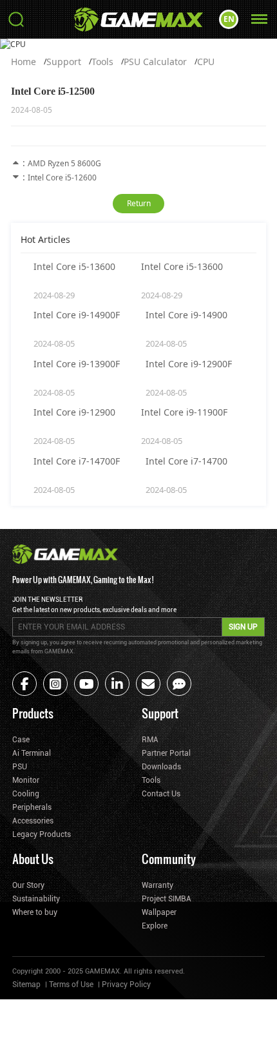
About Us (32, 858)
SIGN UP (243, 626)
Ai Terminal (31, 753)
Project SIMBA (166, 898)
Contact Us (161, 793)
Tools (102, 61)
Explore (154, 925)
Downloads (161, 766)
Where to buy (34, 912)
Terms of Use (71, 984)
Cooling (25, 793)
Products (32, 713)
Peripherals (32, 807)
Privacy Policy (126, 984)
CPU (206, 61)
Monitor (25, 780)
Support (63, 61)
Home (23, 61)
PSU (19, 766)
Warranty (157, 885)
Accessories (32, 820)
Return (139, 203)
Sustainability (36, 898)
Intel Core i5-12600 (62, 177)
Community (169, 858)
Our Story (28, 885)
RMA (150, 739)
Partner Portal (166, 753)
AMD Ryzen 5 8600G (64, 163)
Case (21, 739)
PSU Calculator (155, 61)
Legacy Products (41, 834)
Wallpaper (159, 912)
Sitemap (26, 984)
